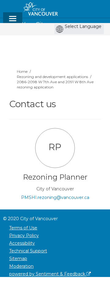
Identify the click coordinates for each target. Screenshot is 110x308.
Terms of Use (23, 228)
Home (22, 71)
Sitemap (18, 258)
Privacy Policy (24, 235)
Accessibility (22, 243)
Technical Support (28, 251)
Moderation (21, 266)
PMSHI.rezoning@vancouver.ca (55, 197)
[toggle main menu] (12, 21)
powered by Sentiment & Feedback (47, 274)
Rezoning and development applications (52, 76)
